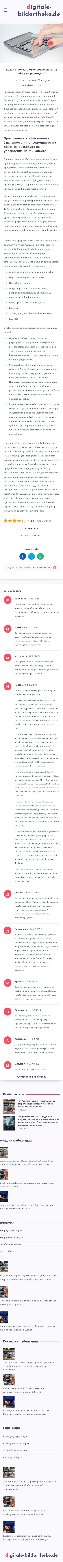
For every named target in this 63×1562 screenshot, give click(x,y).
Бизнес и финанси (31, 536)
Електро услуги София (15, 1436)
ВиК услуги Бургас (13, 1457)
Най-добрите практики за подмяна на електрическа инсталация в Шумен (24, 1512)
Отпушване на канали (15, 1450)
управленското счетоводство (28, 117)
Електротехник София (16, 1443)
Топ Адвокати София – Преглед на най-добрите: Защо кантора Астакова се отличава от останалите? (37, 1104)
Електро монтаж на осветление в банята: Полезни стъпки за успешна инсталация (27, 1538)
